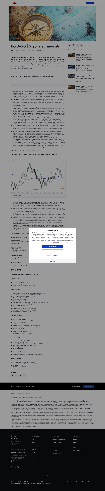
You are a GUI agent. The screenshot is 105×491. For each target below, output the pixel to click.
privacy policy (67, 242)
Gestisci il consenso (52, 255)
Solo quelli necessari (52, 251)
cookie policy (56, 242)
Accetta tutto (52, 246)
